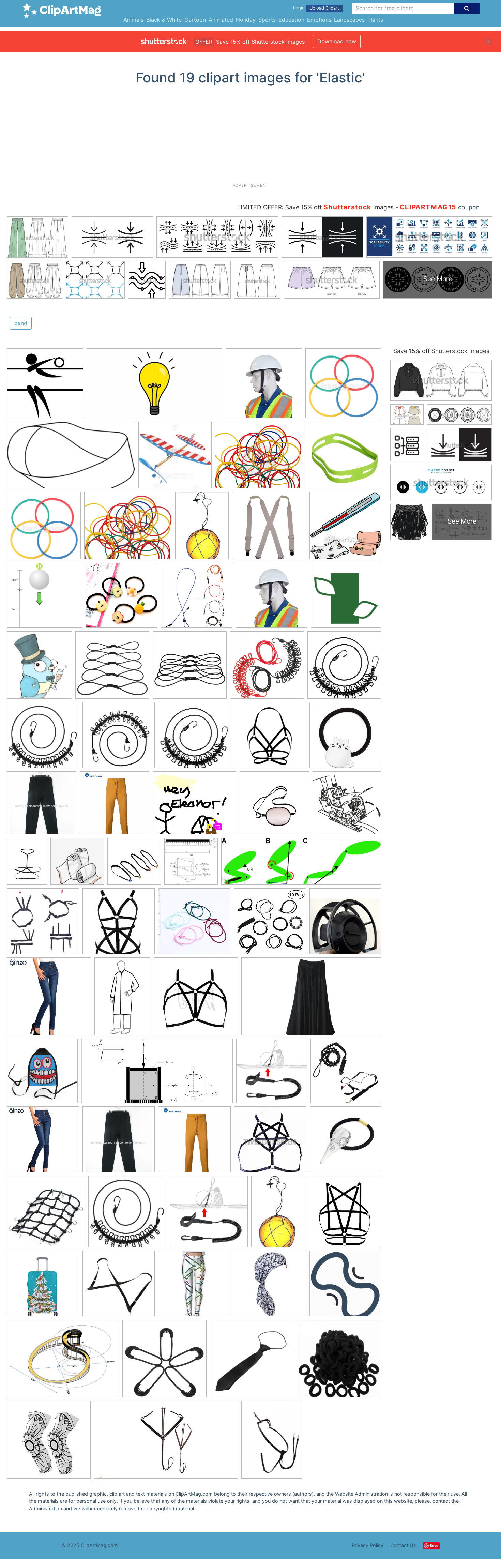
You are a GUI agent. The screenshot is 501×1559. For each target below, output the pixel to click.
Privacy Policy (367, 1545)
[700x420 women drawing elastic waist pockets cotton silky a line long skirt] (311, 999)
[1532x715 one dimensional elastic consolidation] (156, 1074)
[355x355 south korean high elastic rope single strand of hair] (194, 924)
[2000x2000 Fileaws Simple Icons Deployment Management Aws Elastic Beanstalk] (346, 598)
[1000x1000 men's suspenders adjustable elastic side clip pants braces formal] (118, 1286)
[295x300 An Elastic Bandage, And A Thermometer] (345, 528)
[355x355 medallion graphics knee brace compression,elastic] (48, 1442)
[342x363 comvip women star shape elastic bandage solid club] (344, 1214)
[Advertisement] (250, 136)
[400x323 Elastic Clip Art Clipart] (130, 528)
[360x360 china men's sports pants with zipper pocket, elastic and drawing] (41, 806)
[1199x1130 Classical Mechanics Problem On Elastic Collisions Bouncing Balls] (44, 598)
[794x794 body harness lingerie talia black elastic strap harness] (196, 999)
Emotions (319, 19)
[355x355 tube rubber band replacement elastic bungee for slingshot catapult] (189, 668)
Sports (267, 19)
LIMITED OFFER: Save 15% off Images (315, 207)
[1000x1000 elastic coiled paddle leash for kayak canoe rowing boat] (272, 1074)
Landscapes (349, 19)
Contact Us (403, 1545)
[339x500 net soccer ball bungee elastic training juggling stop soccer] (278, 1214)
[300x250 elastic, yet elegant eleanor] (194, 806)
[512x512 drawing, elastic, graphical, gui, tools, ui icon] (345, 1286)
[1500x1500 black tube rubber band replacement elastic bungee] (112, 668)
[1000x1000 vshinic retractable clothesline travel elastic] (43, 738)
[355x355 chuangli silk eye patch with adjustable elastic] (274, 806)
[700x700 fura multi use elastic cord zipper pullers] (164, 1362)
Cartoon (195, 19)
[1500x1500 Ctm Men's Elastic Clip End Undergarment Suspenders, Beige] (269, 528)
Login (298, 7)
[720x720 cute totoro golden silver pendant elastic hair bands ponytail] (345, 737)
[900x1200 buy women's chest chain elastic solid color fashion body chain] (27, 864)
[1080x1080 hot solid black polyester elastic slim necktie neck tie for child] (252, 1362)
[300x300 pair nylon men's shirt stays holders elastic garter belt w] (43, 924)
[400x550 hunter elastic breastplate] (272, 1442)
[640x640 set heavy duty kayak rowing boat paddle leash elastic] (346, 1074)
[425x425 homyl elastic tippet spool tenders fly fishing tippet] (134, 864)
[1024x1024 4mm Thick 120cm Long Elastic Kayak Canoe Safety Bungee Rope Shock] (196, 598)
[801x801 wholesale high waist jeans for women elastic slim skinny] (49, 999)
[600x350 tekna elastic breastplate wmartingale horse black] (166, 1443)
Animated (221, 19)
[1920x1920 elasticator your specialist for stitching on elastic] (347, 805)
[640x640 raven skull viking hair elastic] (345, 1142)
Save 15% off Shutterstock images (441, 350)
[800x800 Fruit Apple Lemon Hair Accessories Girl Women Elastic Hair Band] (121, 598)
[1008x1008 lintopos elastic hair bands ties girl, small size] (339, 1361)
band (20, 323)
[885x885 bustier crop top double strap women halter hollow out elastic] (270, 738)
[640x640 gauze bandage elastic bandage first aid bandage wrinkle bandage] (77, 864)
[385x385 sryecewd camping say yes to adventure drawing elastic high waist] (194, 1286)
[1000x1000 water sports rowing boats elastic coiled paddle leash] (208, 1214)
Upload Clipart (324, 8)
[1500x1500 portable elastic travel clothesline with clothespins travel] (194, 738)
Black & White (164, 19)
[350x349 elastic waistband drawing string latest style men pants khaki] (114, 806)
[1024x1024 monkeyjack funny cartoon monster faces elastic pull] (42, 1074)
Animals (133, 19)
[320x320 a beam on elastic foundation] (191, 864)
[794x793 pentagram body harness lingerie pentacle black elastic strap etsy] (270, 1142)
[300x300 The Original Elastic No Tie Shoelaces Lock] (45, 386)
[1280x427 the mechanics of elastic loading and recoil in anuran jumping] (301, 864)
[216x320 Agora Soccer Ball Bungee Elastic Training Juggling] (203, 528)
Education (291, 19)
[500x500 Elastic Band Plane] (175, 458)
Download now (336, 41)
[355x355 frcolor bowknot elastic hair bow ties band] (270, 924)
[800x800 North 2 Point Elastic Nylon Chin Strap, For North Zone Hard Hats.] (264, 386)
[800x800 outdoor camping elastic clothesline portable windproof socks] (267, 668)
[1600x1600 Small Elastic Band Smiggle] (345, 458)
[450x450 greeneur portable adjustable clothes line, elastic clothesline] (118, 738)
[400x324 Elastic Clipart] (260, 458)
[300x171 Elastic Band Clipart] (71, 458)
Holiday (246, 19)
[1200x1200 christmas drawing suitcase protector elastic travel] (43, 1286)
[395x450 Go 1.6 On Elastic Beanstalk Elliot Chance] (39, 668)
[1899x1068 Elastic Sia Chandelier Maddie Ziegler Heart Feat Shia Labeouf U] (154, 387)
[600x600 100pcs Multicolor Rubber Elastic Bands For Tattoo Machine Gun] (343, 386)
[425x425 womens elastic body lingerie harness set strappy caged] (118, 924)
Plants (375, 19)
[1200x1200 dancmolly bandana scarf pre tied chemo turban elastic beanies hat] (270, 1286)
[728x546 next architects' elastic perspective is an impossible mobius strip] (63, 1362)
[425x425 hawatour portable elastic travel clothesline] (344, 668)
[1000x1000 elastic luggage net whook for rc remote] (46, 1214)
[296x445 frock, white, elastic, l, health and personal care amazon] (122, 999)
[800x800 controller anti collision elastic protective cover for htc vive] (345, 924)
